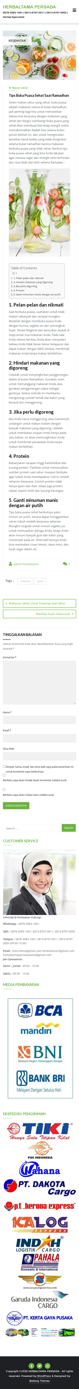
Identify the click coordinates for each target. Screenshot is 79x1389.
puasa (40, 581)
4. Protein (18, 290)
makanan (25, 581)
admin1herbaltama (25, 564)
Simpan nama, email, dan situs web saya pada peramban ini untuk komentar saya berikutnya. (39, 769)
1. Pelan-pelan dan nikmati (28, 278)
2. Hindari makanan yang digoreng (33, 282)
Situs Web (8, 748)
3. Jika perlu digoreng (25, 286)
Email (7, 730)
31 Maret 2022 (18, 88)
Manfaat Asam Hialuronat (53, 614)
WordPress (44, 1375)
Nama (7, 712)
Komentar (9, 657)
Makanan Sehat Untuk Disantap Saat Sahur (37, 603)
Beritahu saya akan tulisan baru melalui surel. (28, 795)
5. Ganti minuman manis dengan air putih (37, 294)
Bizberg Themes (39, 1380)
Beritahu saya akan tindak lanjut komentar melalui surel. (35, 780)
